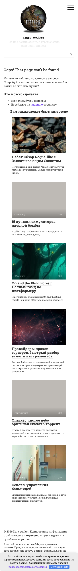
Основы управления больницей (30, 487)
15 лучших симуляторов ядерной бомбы (34, 223)
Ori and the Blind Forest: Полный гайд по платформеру (32, 287)
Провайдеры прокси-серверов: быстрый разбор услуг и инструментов (35, 352)
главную (37, 104)
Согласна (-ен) (59, 566)
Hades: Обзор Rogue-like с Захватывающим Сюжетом (36, 159)
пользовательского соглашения (28, 566)
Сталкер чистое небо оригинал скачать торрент (36, 422)
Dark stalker (33, 38)
